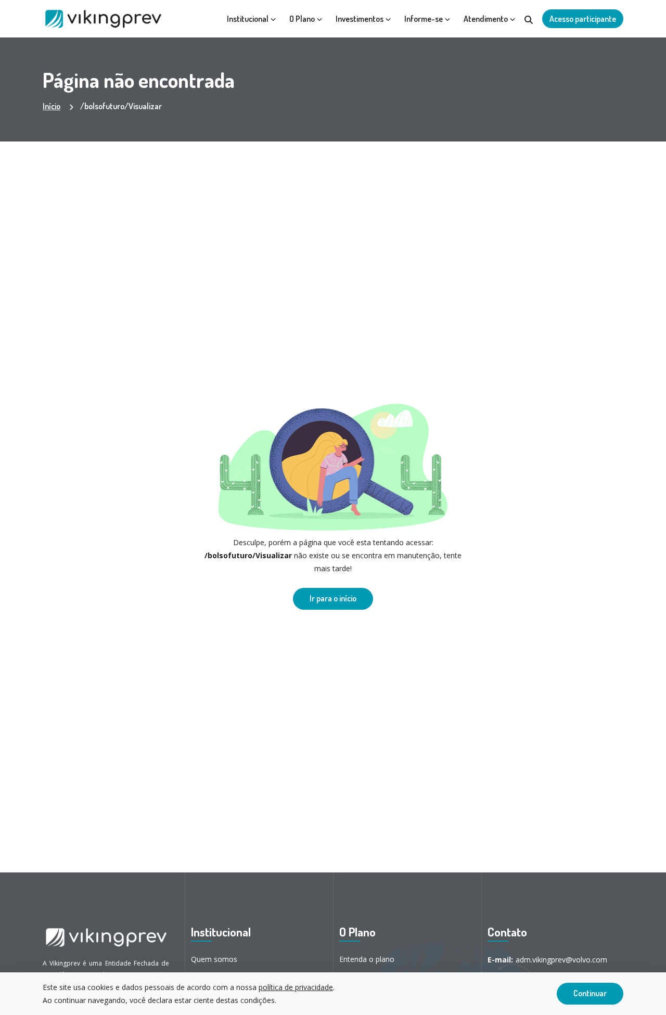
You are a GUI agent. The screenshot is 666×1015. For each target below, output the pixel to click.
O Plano (302, 19)
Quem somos (214, 959)
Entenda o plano (366, 959)
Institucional (247, 19)
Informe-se (423, 19)
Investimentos (359, 19)
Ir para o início (333, 598)
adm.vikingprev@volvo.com (547, 960)
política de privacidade (296, 987)
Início (51, 106)
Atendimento (486, 19)
